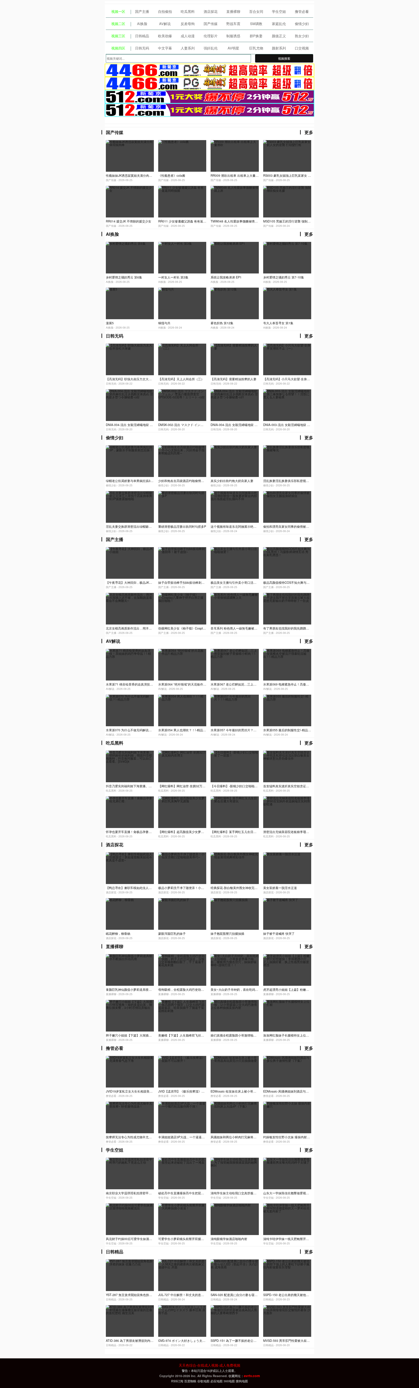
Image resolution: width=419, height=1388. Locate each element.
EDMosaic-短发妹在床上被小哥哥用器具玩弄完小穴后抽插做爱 (253, 1091)
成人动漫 (188, 35)
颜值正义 (279, 35)
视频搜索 (284, 58)
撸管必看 (302, 11)
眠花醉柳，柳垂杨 (118, 933)
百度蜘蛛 (190, 1381)
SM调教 (256, 23)
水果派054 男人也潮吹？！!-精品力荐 (183, 730)
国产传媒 (211, 23)
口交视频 (302, 48)
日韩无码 (142, 48)
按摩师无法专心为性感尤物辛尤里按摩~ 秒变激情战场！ (144, 1137)
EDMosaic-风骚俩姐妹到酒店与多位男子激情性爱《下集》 (302, 1091)
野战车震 (233, 23)
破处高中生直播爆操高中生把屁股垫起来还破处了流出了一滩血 (201, 1193)
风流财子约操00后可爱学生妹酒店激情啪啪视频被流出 (143, 1239)
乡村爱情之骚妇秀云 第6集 (124, 277)
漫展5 (110, 323)
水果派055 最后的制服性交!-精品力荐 (288, 730)
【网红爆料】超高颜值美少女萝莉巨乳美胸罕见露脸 (193, 832)
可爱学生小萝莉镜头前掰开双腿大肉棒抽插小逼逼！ (193, 1239)
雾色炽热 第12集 (222, 323)
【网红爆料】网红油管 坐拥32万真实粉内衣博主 (191, 786)
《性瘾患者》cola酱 (171, 175)
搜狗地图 (242, 1381)
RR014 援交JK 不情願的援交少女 (128, 221)
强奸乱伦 (211, 48)
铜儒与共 (164, 323)
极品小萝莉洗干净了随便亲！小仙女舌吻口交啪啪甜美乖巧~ (198, 888)
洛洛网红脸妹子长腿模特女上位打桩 (287, 1035)
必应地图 (216, 1381)
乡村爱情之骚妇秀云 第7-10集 (283, 277)
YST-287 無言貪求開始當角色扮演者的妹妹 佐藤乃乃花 (143, 1295)
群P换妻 (256, 35)
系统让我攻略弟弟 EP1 (226, 277)
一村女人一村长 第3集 (173, 277)
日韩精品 (142, 35)
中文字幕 (165, 48)
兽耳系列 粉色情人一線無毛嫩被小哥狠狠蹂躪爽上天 (246, 628)
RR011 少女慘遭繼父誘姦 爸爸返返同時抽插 (188, 221)
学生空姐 (279, 11)
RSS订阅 (177, 1381)
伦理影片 (211, 35)
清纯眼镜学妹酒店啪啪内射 (229, 1239)
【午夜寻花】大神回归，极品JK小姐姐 (132, 582)
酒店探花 (211, 11)
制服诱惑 (233, 35)
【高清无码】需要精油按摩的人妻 (233, 379)
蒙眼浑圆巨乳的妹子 (172, 933)
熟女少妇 (302, 35)
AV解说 (165, 23)
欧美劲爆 (165, 35)
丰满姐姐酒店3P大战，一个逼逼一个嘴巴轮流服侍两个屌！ (198, 1137)
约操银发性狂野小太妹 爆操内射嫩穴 (288, 1137)
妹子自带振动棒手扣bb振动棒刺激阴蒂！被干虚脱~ (193, 582)
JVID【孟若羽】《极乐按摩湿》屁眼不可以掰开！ (192, 1091)
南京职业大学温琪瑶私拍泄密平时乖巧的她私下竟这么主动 (145, 1193)
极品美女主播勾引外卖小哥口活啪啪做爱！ (240, 582)
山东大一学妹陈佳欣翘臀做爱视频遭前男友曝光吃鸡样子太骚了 (306, 1193)
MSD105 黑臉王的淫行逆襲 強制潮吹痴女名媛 (294, 221)
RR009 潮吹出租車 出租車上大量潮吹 (236, 175)
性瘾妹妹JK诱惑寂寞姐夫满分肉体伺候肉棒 (135, 175)
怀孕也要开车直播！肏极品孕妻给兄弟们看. (135, 832)
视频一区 (118, 11)
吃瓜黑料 (188, 11)
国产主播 (142, 11)
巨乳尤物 (256, 48)
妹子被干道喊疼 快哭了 (279, 933)
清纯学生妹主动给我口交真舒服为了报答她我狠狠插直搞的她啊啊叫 (256, 1193)
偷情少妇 (302, 23)
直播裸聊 (233, 11)
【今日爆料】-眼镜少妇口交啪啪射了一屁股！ (242, 786)
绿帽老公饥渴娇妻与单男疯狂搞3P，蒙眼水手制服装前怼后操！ (149, 481)
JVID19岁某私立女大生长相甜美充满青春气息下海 (140, 1091)
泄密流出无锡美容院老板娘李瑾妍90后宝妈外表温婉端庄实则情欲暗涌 (310, 832)
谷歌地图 (203, 1381)
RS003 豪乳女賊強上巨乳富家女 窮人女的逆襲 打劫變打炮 (302, 175)
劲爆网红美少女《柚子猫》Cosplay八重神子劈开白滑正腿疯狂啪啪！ (205, 628)
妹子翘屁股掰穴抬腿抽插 (227, 933)
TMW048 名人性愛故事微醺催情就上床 (237, 221)
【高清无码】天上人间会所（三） (181, 379)
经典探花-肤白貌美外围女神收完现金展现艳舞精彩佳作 (248, 888)
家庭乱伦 (279, 23)
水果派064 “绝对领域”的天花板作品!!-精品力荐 (189, 684)
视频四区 (118, 48)
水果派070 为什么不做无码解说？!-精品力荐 (136, 730)
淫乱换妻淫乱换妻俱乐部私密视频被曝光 (290, 481)
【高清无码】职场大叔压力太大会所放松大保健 (138, 379)
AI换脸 (142, 23)
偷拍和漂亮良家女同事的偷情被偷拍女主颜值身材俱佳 (300, 526)
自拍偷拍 (165, 11)
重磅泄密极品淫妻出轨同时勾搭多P (182, 526)
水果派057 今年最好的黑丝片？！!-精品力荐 (241, 730)
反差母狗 (188, 23)
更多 (308, 132)
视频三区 (118, 35)
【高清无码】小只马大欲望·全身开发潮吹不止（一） (298, 379)
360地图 (229, 1381)
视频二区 (118, 23)
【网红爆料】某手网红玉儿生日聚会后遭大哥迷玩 (244, 832)
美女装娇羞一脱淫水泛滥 (280, 888)
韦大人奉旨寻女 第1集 (278, 323)
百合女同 (256, 11)
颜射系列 (279, 48)
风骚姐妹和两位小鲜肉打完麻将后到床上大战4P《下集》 (249, 1137)
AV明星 (233, 48)
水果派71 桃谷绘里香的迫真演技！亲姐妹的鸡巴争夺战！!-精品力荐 (152, 684)
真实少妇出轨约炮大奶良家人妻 (232, 481)
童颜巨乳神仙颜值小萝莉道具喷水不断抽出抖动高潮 (141, 989)
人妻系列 (188, 48)
